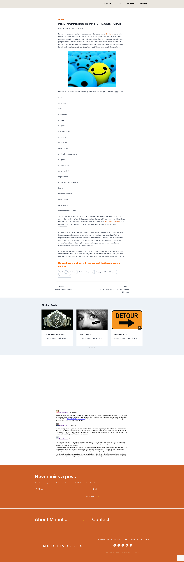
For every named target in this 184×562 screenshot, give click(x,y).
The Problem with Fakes (55, 334)
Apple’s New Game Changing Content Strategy (114, 289)
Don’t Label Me (86, 334)
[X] (118, 545)
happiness (89, 272)
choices (62, 272)
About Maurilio (51, 519)
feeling (80, 272)
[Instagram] (131, 545)
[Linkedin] (123, 545)
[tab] (88, 347)
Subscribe (143, 4)
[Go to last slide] (44, 328)
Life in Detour (120, 334)
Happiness (110, 34)
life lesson (112, 272)
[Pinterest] (127, 545)
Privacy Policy (136, 539)
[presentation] (57, 320)
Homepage (107, 4)
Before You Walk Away (63, 287)
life (105, 272)
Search (151, 4)
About (119, 4)
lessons (61, 19)
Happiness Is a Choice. (113, 221)
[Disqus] (92, 383)
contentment (71, 272)
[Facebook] (114, 545)
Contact (130, 4)
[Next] (139, 328)
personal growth (64, 276)
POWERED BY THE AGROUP (130, 552)
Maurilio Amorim (65, 28)
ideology (98, 272)
